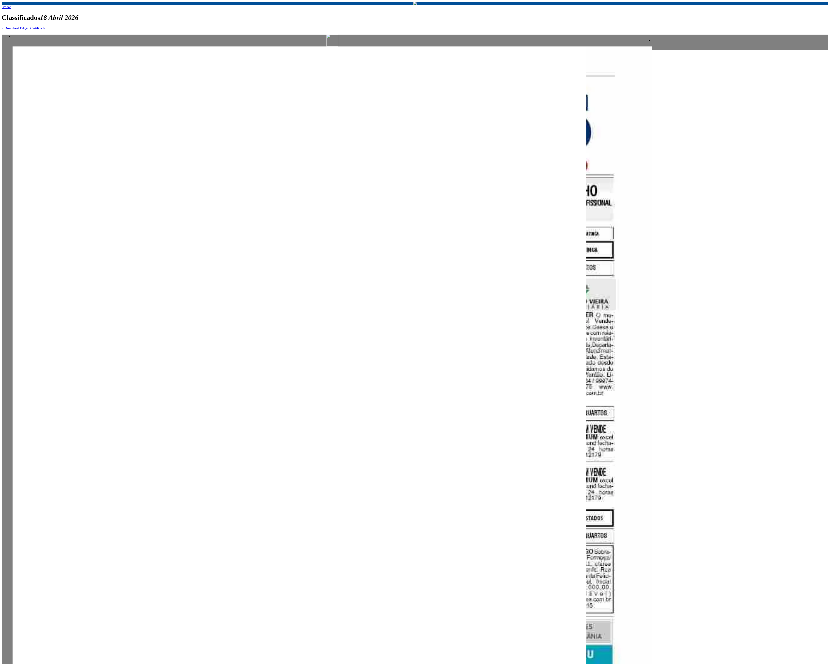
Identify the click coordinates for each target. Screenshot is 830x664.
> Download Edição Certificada (23, 28)
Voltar (6, 7)
